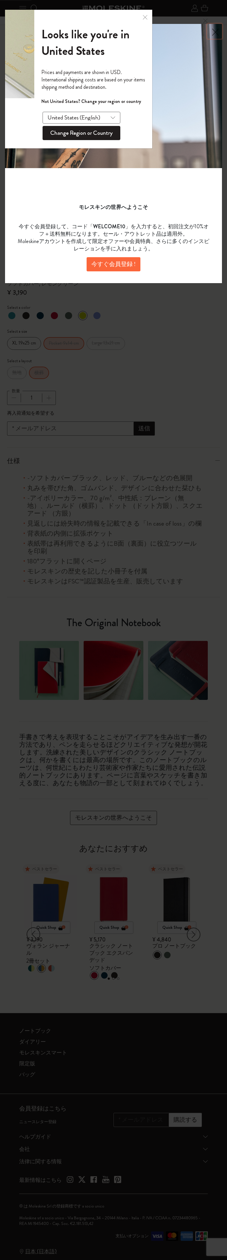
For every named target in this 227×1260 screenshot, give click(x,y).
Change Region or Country (81, 133)
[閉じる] (145, 17)
